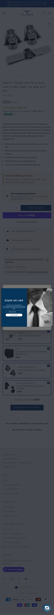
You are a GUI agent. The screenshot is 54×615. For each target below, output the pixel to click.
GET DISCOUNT (14, 315)
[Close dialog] (51, 290)
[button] (47, 608)
